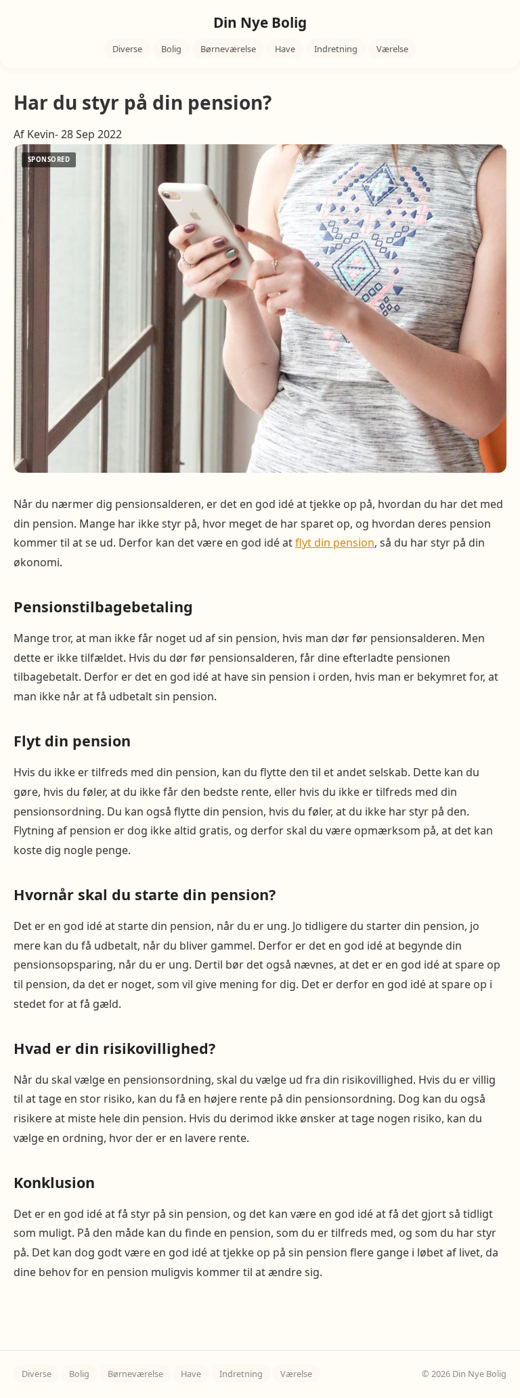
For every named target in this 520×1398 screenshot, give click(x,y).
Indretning (336, 49)
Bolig (171, 49)
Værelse (392, 49)
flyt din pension (334, 542)
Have (285, 49)
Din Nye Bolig (260, 22)
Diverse (127, 49)
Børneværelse (228, 49)
